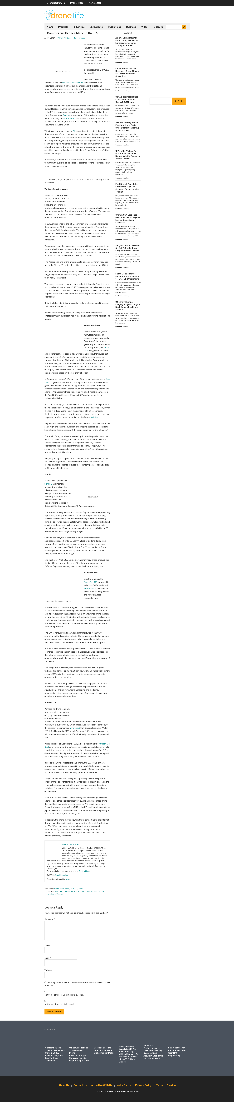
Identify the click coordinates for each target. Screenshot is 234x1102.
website (94, 417)
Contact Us (80, 1085)
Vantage (60, 894)
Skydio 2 (48, 483)
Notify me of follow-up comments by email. (64, 994)
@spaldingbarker (61, 875)
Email (47, 958)
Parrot (66, 115)
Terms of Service (166, 1085)
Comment (49, 919)
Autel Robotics (69, 118)
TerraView (88, 588)
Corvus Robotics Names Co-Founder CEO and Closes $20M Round (126, 99)
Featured (74, 888)
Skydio (53, 894)
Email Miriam (84, 871)
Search (179, 101)
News (80, 888)
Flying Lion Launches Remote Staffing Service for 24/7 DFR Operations (127, 276)
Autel (57, 891)
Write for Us (124, 1085)
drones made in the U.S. (69, 891)
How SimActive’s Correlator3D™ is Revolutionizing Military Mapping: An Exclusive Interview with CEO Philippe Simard (128, 1054)
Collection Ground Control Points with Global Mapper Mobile (104, 1050)
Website (48, 970)
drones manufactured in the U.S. (92, 891)
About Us (63, 1085)
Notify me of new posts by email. (59, 1004)
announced (75, 728)
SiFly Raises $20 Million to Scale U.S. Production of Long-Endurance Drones (127, 248)
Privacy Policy (143, 1085)
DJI (74, 131)
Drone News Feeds (61, 888)
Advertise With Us (101, 1085)
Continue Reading (121, 62)
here (67, 879)
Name (48, 945)
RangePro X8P (90, 582)
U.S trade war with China (73, 82)
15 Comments (79, 38)
